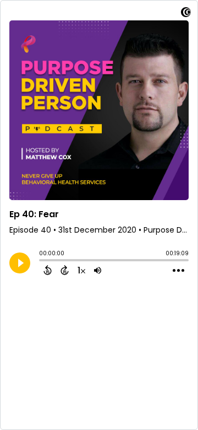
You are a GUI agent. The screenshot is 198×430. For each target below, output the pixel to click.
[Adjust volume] (98, 270)
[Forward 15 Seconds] (64, 270)
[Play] (19, 262)
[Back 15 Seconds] (47, 270)
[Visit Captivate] (186, 14)
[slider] (41, 261)
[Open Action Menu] (178, 270)
